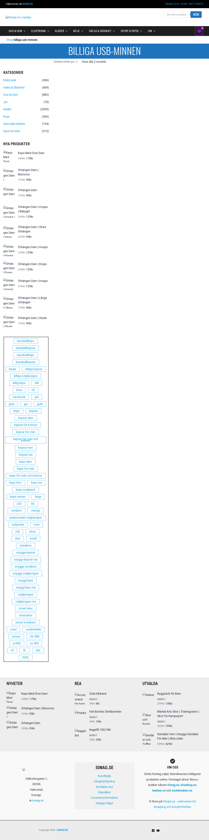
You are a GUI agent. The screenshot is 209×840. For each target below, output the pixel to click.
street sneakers (25, 622)
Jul (5, 102)
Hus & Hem (10, 94)
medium (16, 510)
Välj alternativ (110, 162)
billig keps (19, 383)
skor (17, 538)
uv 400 (34, 643)
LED (19, 503)
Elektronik (9, 80)
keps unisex (18, 496)
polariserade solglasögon (25, 517)
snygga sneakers (26, 566)
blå (37, 383)
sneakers (26, 545)
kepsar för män (25, 432)
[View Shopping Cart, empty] (199, 31)
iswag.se (38, 800)
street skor (26, 608)
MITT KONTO (196, 3)
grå (37, 397)
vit (12, 650)
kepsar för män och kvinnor (25, 439)
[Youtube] (158, 830)
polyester (18, 524)
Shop (10, 39)
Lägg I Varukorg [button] (70, 162)
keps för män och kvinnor (25, 475)
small (33, 538)
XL (24, 650)
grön (12, 404)
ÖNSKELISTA (172, 3)
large (38, 496)
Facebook (19, 397)
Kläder (7, 109)
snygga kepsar (25, 552)
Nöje (6, 116)
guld (40, 404)
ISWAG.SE (27, 3)
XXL (38, 650)
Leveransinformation (104, 797)
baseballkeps (25, 341)
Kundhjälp (104, 776)
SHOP (184, 3)
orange (35, 510)
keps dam (25, 461)
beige (12, 369)
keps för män (25, 468)
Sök (196, 14)
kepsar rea (25, 454)
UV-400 (34, 636)
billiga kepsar (33, 369)
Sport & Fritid (11, 131)
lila (32, 503)
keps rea (36, 482)
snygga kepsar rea (26, 559)
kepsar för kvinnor (25, 425)
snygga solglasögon (26, 573)
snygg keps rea (26, 587)
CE (33, 390)
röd (17, 531)
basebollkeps (25, 355)
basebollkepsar (26, 362)
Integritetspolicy (104, 781)
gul (26, 404)
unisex (16, 636)
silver (32, 531)
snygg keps (25, 580)
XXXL (25, 657)
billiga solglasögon (26, 376)
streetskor (25, 615)
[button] (23, 31)
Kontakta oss (104, 787)
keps (16, 411)
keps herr (15, 482)
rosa (36, 524)
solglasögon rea (25, 601)
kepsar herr (25, 447)
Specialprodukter (14, 123)
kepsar (33, 411)
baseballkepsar (25, 348)
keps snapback (25, 489)
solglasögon (26, 594)
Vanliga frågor (104, 803)
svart (13, 629)
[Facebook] (153, 830)
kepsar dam (25, 418)
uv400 (17, 643)
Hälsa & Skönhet (13, 87)
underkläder (33, 629)
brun (19, 390)
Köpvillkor (104, 792)
